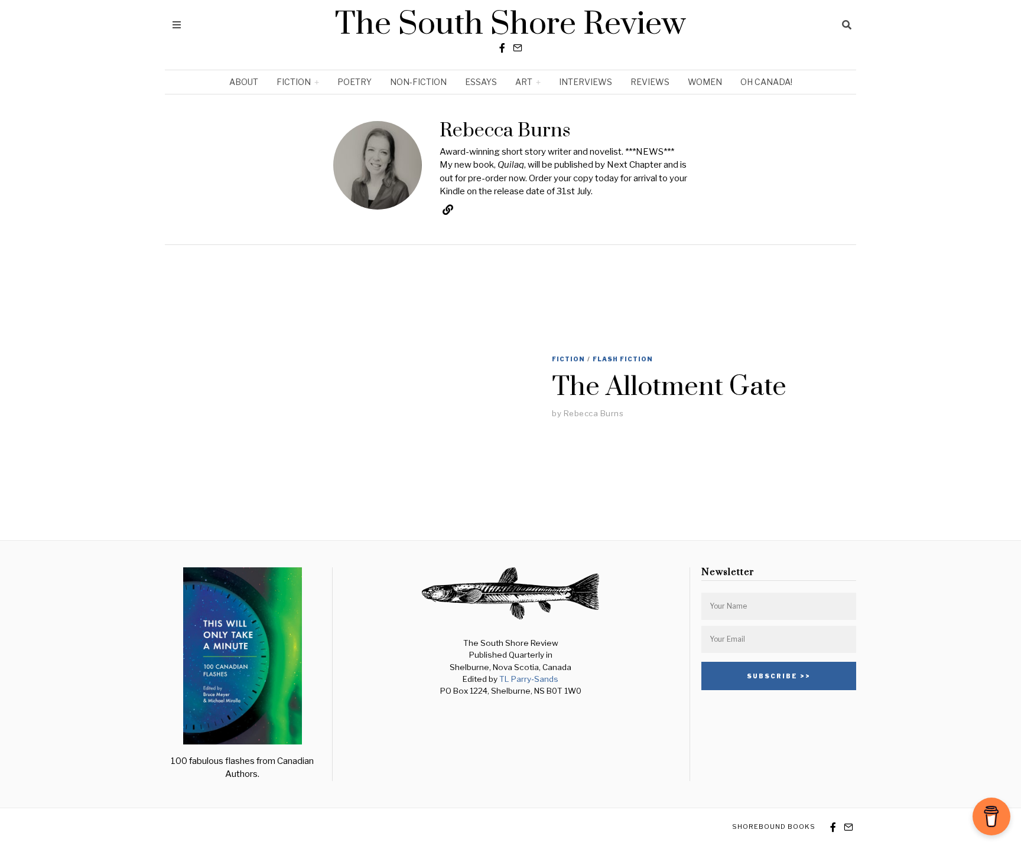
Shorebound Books (773, 826)
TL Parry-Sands (528, 679)
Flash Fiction (623, 358)
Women (705, 82)
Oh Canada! (766, 82)
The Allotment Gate (669, 387)
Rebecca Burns (594, 413)
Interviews (585, 82)
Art (523, 82)
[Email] (517, 48)
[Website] (448, 209)
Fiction (294, 82)
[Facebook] (502, 48)
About (243, 82)
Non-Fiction (418, 82)
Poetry (354, 82)
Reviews (649, 82)
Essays (481, 82)
